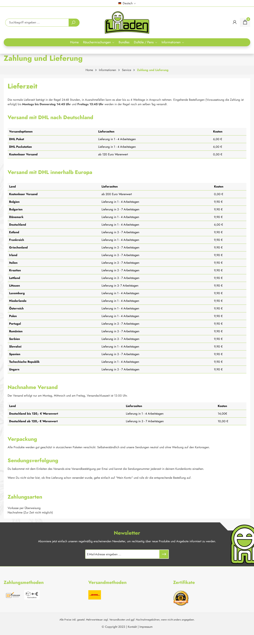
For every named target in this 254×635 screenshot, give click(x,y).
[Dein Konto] (234, 22)
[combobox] (37, 23)
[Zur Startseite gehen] (126, 22)
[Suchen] (74, 23)
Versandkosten (117, 619)
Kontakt (132, 627)
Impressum (145, 627)
